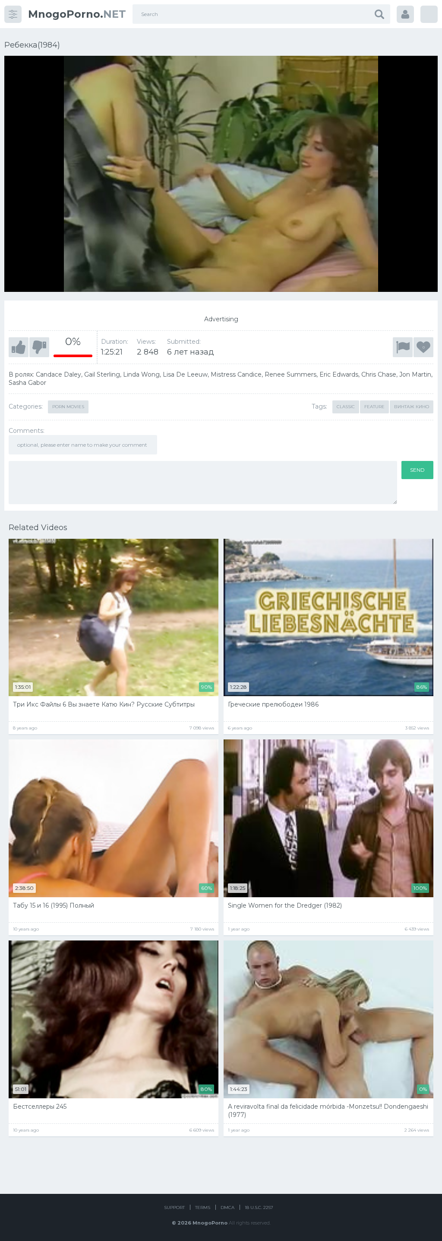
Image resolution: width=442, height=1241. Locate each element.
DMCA (227, 1207)
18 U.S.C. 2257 (259, 1207)
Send (417, 470)
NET (77, 14)
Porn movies (68, 406)
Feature (374, 406)
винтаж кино (411, 406)
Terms (202, 1207)
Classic (346, 406)
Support (174, 1207)
